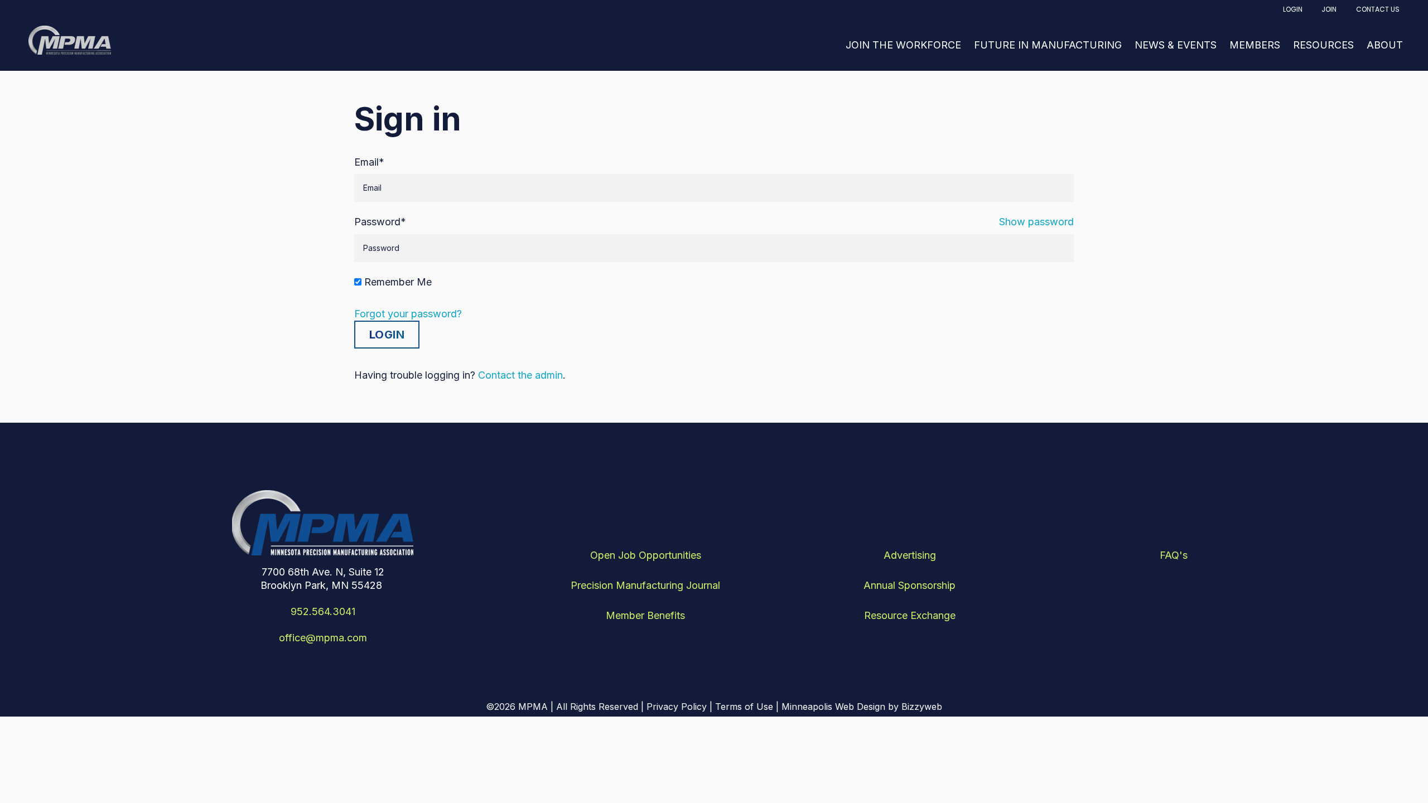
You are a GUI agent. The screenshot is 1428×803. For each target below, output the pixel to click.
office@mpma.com (323, 638)
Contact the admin (520, 375)
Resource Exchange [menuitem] (910, 615)
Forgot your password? (408, 314)
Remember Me (398, 282)
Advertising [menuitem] (910, 555)
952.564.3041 (323, 611)
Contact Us (1378, 9)
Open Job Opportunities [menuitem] (645, 555)
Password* (380, 222)
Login (1292, 9)
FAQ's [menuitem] (1174, 555)
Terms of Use (744, 706)
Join (1329, 9)
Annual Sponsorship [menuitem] (909, 585)
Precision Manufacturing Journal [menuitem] (645, 585)
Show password (1036, 222)
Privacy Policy (677, 706)
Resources (1323, 45)
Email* (369, 162)
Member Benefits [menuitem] (645, 615)
